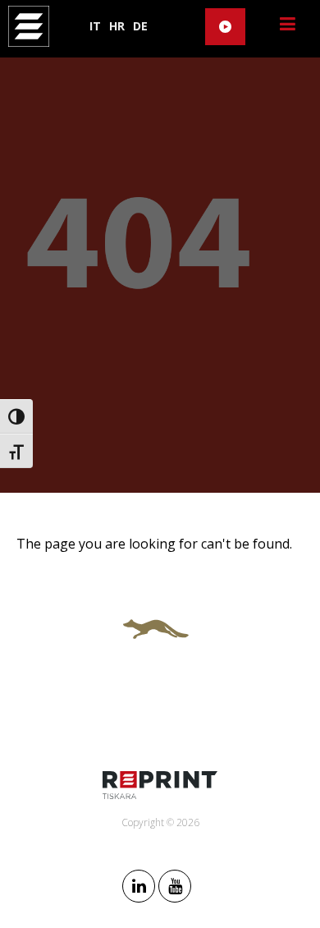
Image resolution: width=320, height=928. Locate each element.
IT (95, 26)
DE (140, 26)
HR (117, 26)
